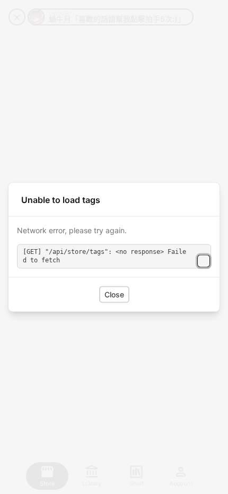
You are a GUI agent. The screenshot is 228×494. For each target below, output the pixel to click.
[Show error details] (203, 260)
